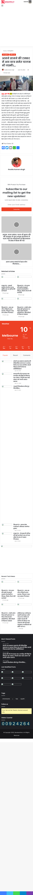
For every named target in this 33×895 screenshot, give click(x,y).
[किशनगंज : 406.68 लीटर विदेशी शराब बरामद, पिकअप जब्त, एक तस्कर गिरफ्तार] (8, 302)
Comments (26, 355)
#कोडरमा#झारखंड (6, 699)
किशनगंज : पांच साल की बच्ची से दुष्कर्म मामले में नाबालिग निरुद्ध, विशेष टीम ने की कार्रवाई (24, 289)
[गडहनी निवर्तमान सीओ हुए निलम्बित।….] (7, 453)
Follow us (4, 704)
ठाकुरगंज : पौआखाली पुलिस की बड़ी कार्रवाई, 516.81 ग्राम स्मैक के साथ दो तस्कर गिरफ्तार (21, 536)
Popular (5, 355)
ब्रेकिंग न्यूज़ (12, 54)
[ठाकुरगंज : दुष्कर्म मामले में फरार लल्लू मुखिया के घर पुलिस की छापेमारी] (8, 280)
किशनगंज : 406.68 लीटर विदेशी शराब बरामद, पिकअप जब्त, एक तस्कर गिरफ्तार (7, 309)
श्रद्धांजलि (22, 699)
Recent (15, 355)
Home (5, 51)
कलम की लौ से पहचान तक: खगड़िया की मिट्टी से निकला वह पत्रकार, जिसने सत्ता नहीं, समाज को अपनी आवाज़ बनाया (21, 377)
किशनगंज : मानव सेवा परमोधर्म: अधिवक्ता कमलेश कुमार (21, 526)
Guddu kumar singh (9, 70)
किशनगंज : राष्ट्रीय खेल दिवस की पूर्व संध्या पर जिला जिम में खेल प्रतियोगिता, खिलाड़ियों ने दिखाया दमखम (24, 310)
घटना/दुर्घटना (10, 51)
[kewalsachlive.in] (16, 2)
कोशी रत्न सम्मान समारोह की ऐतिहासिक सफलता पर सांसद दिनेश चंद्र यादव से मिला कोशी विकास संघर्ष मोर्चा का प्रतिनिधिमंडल (22, 365)
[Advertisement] (16, 25)
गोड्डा (17, 699)
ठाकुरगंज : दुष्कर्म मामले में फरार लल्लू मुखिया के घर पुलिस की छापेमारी (8, 288)
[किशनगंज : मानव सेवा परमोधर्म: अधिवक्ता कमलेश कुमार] (7, 527)
